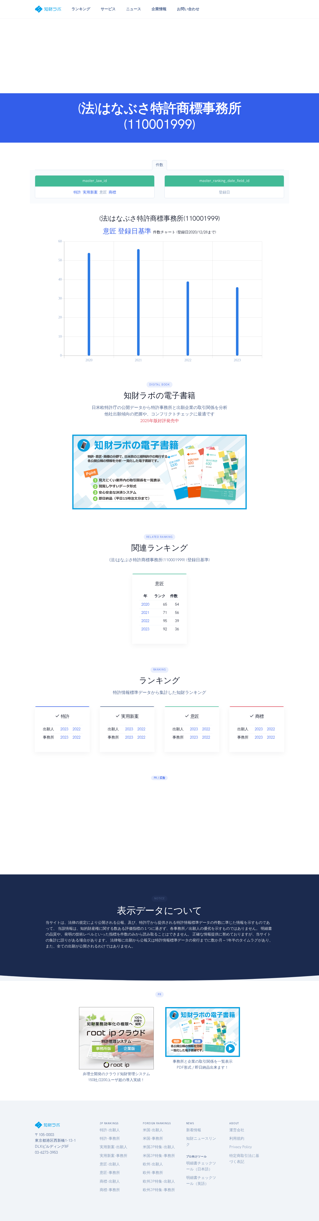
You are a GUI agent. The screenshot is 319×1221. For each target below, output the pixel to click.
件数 (159, 165)
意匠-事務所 (110, 1172)
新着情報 (193, 1130)
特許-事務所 (110, 1138)
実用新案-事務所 (113, 1155)
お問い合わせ (188, 9)
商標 (112, 192)
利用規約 (236, 1138)
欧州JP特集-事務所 (159, 1190)
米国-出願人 (153, 1130)
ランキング (81, 9)
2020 (145, 604)
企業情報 (159, 9)
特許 (77, 192)
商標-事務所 (110, 1190)
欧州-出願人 (153, 1164)
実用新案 (90, 192)
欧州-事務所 (153, 1172)
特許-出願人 (110, 1130)
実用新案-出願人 (113, 1147)
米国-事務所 (153, 1138)
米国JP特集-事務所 (159, 1155)
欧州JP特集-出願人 (159, 1181)
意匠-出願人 (110, 1164)
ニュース (133, 9)
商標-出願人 (110, 1181)
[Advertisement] (159, 56)
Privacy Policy (240, 1147)
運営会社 (236, 1130)
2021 (145, 612)
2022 (145, 621)
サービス (108, 9)
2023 (145, 629)
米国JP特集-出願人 (159, 1147)
